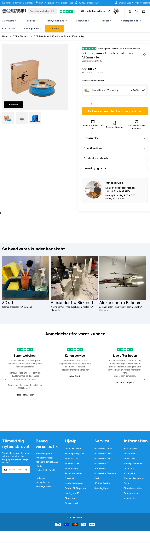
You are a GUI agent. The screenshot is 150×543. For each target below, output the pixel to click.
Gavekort (69, 478)
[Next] (144, 379)
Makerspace (129, 473)
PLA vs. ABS (129, 453)
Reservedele (82, 21)
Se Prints (13, 104)
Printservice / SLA (103, 453)
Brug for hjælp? (126, 3)
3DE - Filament (20, 36)
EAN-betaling (71, 468)
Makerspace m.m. (129, 21)
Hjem (4, 36)
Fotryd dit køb (71, 503)
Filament (30, 21)
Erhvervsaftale (72, 463)
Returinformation (73, 473)
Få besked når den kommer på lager (115, 111)
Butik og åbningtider (74, 453)
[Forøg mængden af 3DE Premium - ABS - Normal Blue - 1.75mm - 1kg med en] (98, 104)
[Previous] (6, 379)
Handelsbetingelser (74, 483)
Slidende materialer (133, 488)
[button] (143, 11)
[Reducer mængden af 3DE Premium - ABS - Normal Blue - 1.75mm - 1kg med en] (84, 104)
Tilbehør (104, 21)
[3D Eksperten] (14, 11)
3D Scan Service (102, 483)
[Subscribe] (26, 469)
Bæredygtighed (101, 488)
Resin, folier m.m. (55, 21)
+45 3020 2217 (116, 11)
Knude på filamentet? (134, 463)
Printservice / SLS (103, 458)
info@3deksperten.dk (95, 11)
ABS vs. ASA (129, 458)
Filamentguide (131, 448)
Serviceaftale (71, 458)
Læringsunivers (32, 28)
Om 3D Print (129, 468)
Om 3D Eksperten (73, 448)
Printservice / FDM (103, 448)
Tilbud (53, 28)
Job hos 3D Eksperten (75, 488)
